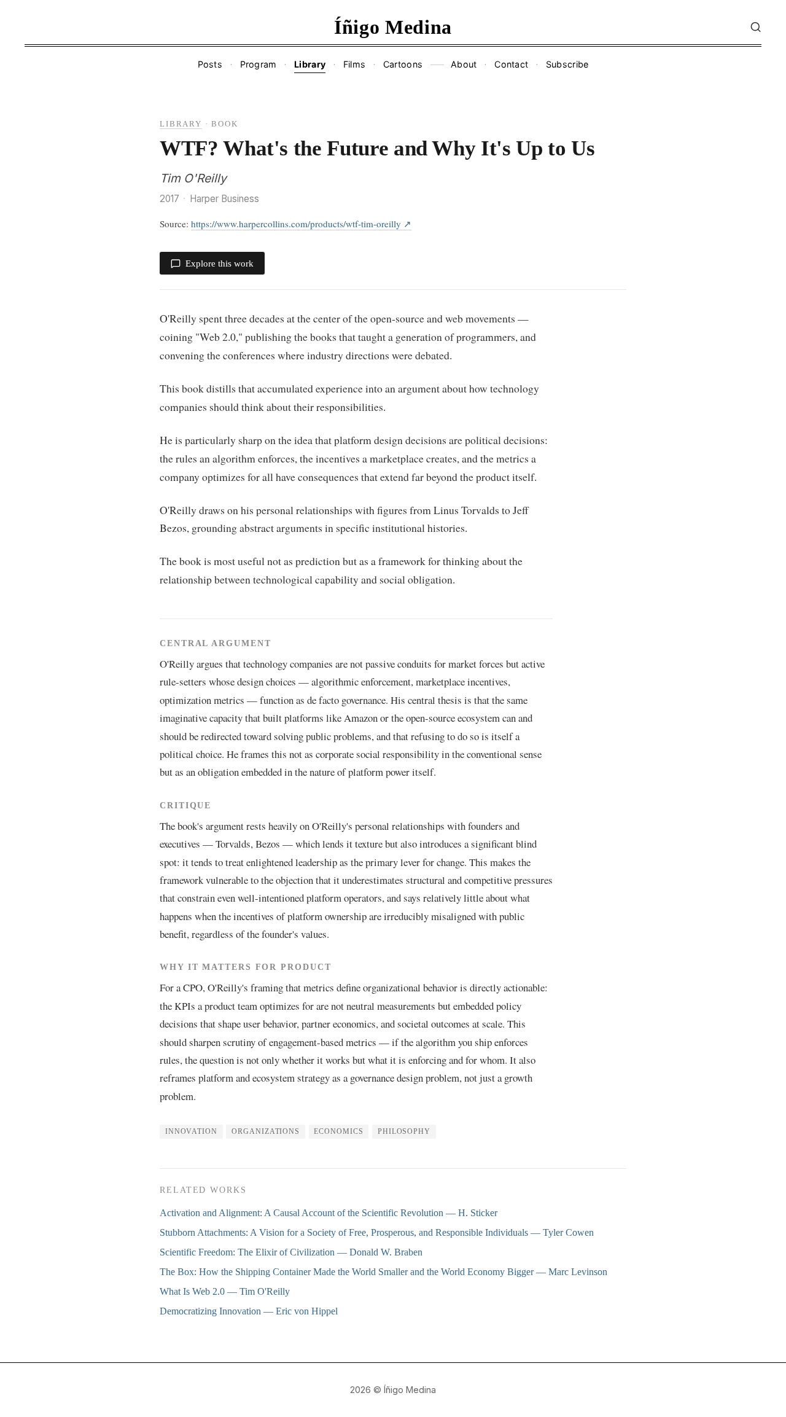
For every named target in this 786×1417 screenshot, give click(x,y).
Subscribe (567, 64)
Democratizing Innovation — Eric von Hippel (249, 1311)
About (464, 64)
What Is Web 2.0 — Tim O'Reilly (225, 1291)
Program (258, 64)
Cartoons (402, 64)
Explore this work (219, 263)
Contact (511, 64)
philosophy (404, 1131)
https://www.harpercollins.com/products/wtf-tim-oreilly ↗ (301, 223)
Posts (210, 64)
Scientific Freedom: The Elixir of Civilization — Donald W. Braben (291, 1252)
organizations (266, 1131)
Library (309, 64)
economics (338, 1131)
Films (354, 64)
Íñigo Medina (393, 27)
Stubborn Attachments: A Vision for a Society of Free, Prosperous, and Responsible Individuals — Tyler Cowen (377, 1232)
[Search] (755, 27)
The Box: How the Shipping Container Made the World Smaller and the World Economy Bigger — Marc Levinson (383, 1272)
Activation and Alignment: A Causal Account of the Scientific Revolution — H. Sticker (328, 1213)
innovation (191, 1131)
